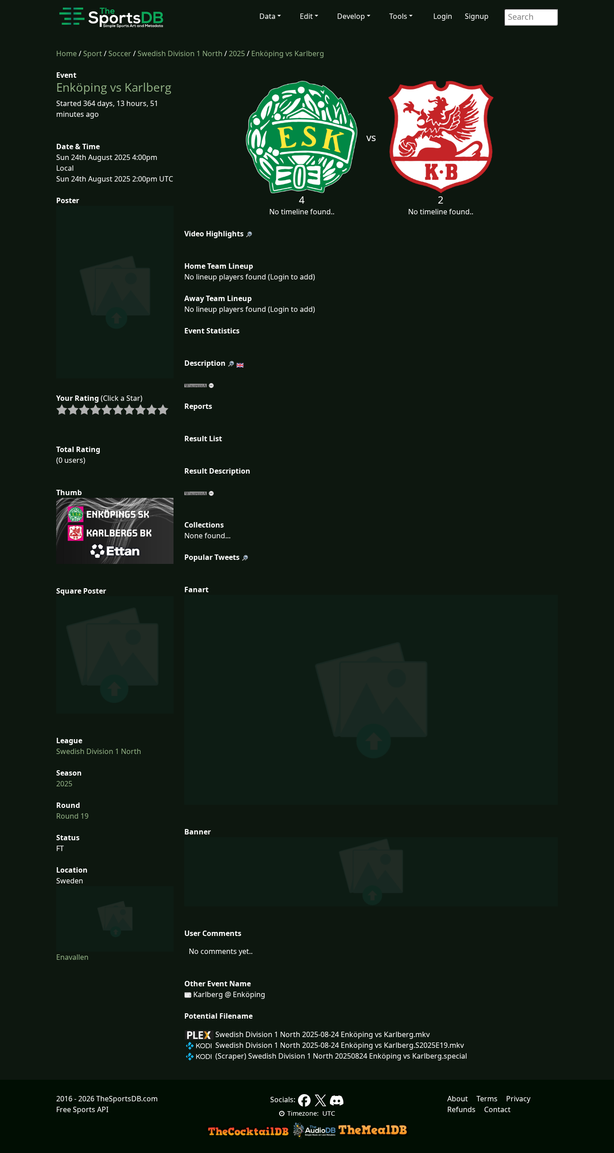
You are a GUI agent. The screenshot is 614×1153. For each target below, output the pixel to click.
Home (66, 53)
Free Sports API (82, 1109)
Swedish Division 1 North (180, 53)
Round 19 (72, 816)
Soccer (119, 53)
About (457, 1099)
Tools (398, 16)
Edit (306, 16)
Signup (477, 16)
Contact (497, 1109)
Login (442, 16)
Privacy (518, 1099)
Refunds (461, 1109)
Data (267, 16)
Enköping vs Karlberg (287, 53)
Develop (351, 16)
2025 (237, 53)
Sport (92, 53)
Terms (487, 1099)
